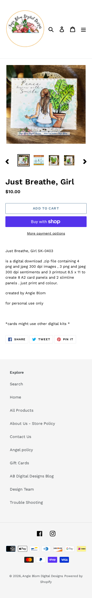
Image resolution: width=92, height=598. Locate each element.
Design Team (22, 489)
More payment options (46, 233)
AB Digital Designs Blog (32, 476)
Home (15, 397)
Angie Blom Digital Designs (42, 576)
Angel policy (21, 449)
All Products (21, 410)
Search (16, 384)
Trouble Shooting (26, 502)
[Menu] (83, 29)
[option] (23, 160)
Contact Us (20, 436)
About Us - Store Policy (32, 423)
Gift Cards (19, 463)
